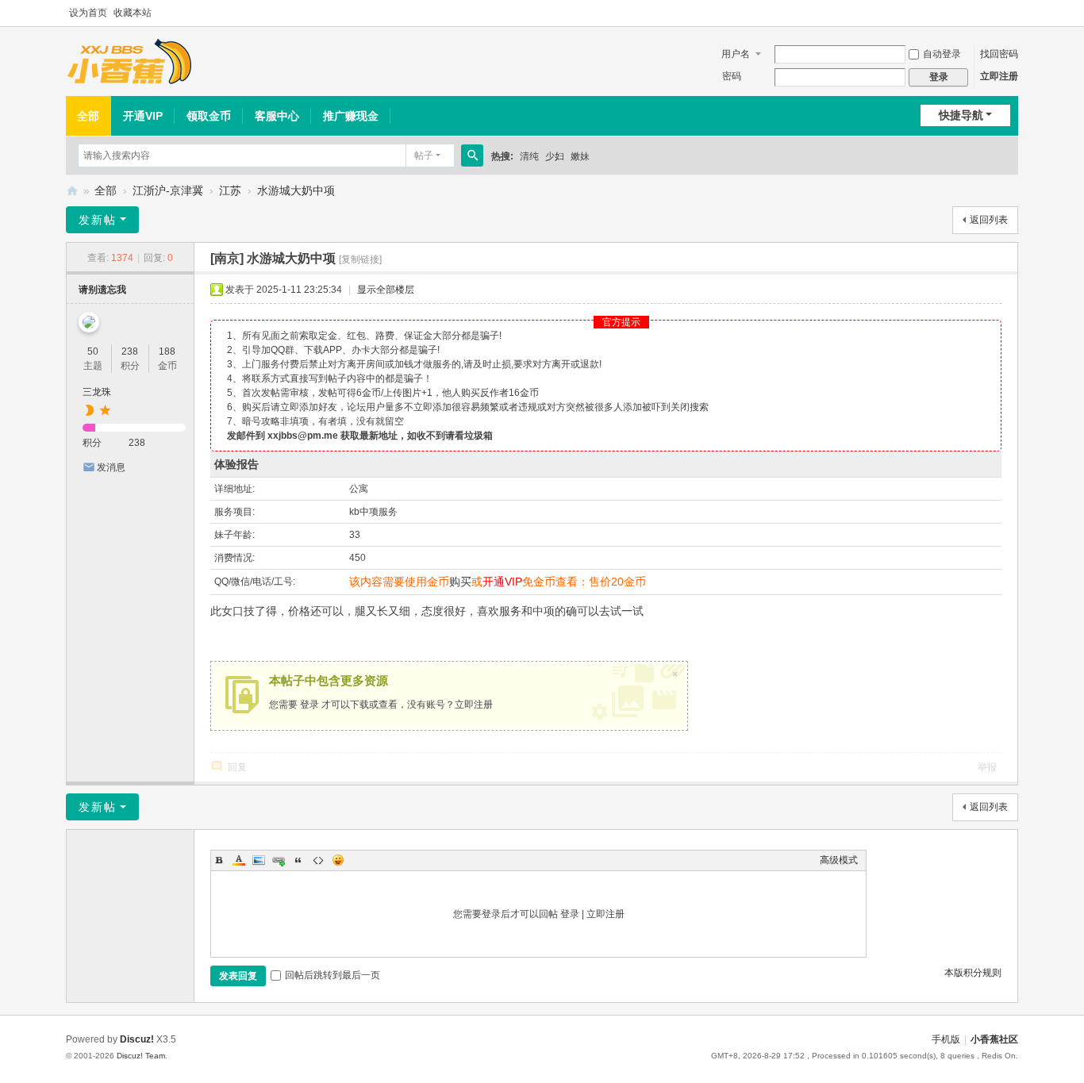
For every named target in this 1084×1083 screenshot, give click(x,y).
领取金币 (208, 115)
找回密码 (999, 54)
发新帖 (98, 219)
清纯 (529, 156)
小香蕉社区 (72, 190)
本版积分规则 (972, 972)
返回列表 (989, 219)
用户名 (735, 54)
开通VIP (143, 115)
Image (259, 860)
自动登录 (942, 54)
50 (92, 351)
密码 (731, 76)
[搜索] (472, 155)
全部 (88, 115)
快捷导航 (961, 115)
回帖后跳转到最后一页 (332, 975)
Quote (298, 860)
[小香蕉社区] (129, 61)
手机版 (946, 1039)
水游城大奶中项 (296, 190)
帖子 (423, 155)
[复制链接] (360, 259)
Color (239, 860)
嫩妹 (580, 156)
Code (318, 860)
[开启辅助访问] (1014, 13)
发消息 (111, 467)
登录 (309, 704)
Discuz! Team (141, 1055)
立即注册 (999, 76)
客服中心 (277, 115)
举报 (987, 767)
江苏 (230, 190)
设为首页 (88, 12)
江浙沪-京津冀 (168, 190)
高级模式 (839, 860)
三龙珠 (97, 391)
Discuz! (137, 1039)
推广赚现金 (351, 115)
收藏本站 (132, 12)
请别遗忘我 (102, 289)
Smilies (338, 860)
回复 (237, 767)
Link (278, 860)
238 (129, 351)
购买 (460, 581)
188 (167, 351)
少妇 (554, 156)
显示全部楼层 (385, 289)
